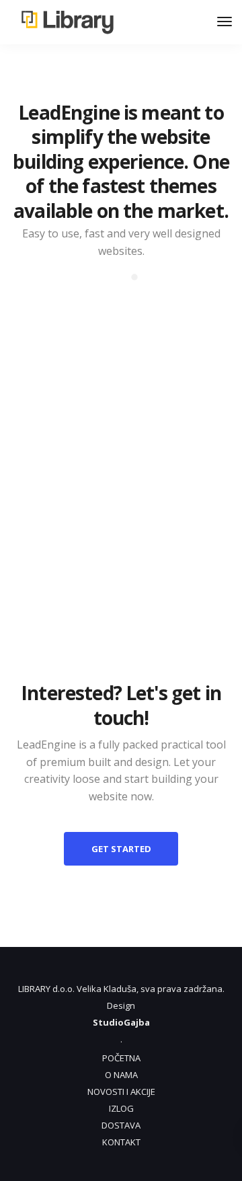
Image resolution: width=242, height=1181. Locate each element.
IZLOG (121, 1108)
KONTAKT (121, 1142)
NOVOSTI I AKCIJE (121, 1091)
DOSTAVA (121, 1125)
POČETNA (121, 1058)
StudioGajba (121, 1022)
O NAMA (121, 1075)
